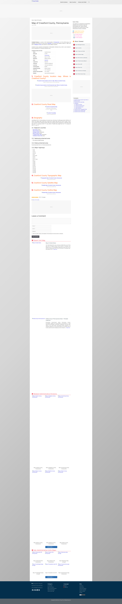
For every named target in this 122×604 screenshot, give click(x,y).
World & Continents (63, 2)
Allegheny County (38, 44)
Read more (55, 249)
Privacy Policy (81, 587)
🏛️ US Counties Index (78, 35)
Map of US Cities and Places (52, 588)
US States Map (50, 585)
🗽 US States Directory (78, 34)
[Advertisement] (61, 11)
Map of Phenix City (79, 67)
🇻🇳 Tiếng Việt (66, 587)
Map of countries (73, 2)
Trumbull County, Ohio (37, 134)
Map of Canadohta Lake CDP (51, 572)
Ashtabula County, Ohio (37, 135)
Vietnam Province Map (51, 589)
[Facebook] (32, 590)
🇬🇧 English (65, 585)
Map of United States (51, 243)
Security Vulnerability (82, 589)
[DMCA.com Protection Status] (82, 595)
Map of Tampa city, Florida (80, 51)
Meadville (49, 43)
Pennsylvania (56, 42)
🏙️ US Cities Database (78, 37)
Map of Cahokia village (79, 54)
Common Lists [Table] (82, 2)
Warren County (36, 130)
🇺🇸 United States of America (78, 32)
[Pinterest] (39, 590)
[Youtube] (36, 590)
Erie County (35, 129)
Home (33, 20)
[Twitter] (34, 590)
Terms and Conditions (82, 588)
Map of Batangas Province (80, 44)
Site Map (80, 592)
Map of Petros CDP (79, 64)
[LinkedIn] (37, 590)
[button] (89, 2)
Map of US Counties (38, 20)
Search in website (82, 591)
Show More (49, 577)
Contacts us (81, 585)
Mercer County (36, 133)
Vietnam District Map (51, 591)
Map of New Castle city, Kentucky (81, 57)
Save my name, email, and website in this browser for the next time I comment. (48, 233)
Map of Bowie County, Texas (80, 73)
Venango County (36, 132)
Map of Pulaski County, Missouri (81, 60)
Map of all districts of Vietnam (81, 70)
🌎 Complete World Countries (78, 31)
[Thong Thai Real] (38, 2)
